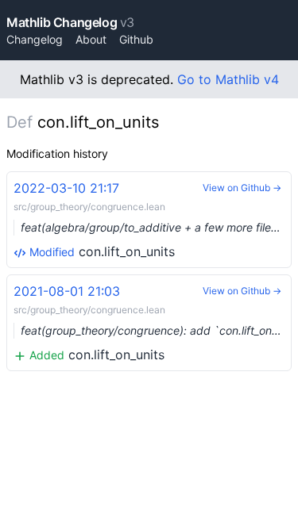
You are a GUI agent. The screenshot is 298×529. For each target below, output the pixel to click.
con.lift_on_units (153, 219)
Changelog (34, 39)
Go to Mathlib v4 (228, 79)
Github (136, 39)
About (90, 39)
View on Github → (242, 188)
